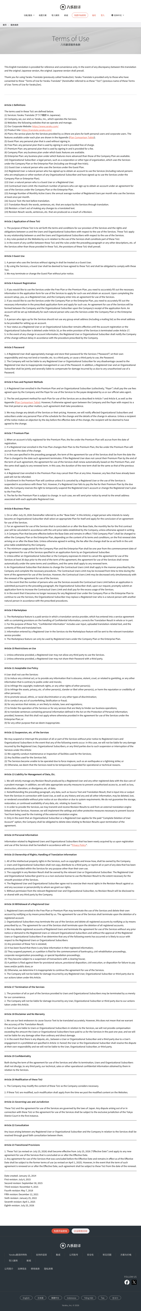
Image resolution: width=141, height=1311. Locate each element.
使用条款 (35, 1268)
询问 (94, 15)
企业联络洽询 (80, 1231)
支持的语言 (41, 1254)
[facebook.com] (126, 1282)
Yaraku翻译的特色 (18, 1254)
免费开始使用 (60, 1231)
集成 (58, 1254)
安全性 (90, 1254)
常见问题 (107, 1254)
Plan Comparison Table (82, 137)
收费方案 (43, 15)
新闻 (66, 15)
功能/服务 (28, 15)
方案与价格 (125, 1254)
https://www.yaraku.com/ (45, 126)
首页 (5, 24)
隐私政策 (48, 1268)
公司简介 (8, 1268)
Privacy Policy (79, 845)
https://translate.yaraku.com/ (36, 130)
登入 (103, 15)
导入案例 (55, 15)
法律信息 (22, 1268)
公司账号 (73, 1254)
